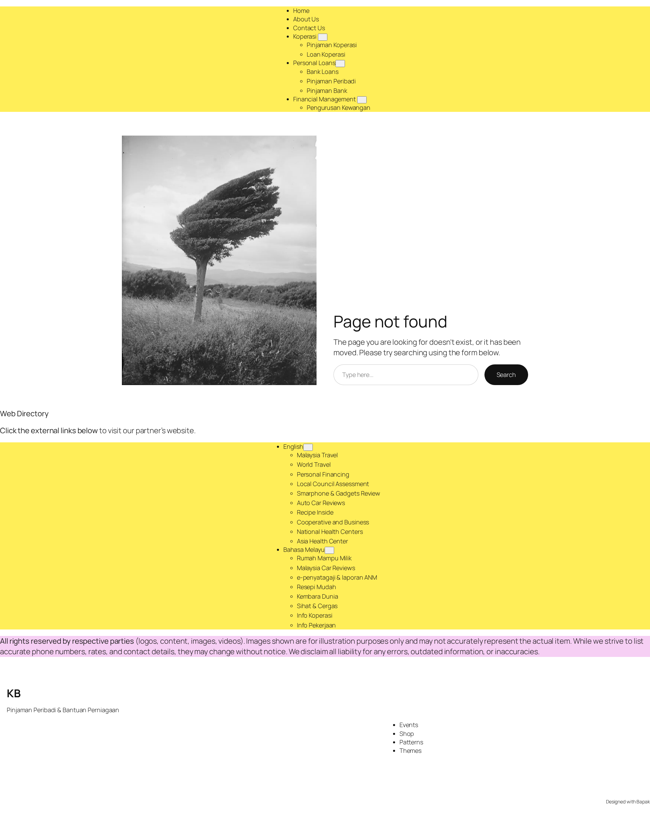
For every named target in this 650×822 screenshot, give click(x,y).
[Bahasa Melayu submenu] (329, 550)
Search (506, 374)
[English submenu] (308, 447)
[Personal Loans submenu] (340, 63)
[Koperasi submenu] (322, 37)
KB (13, 693)
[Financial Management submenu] (362, 99)
